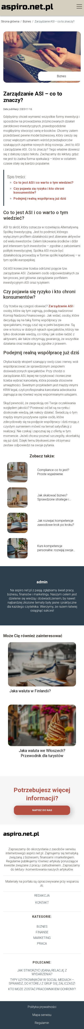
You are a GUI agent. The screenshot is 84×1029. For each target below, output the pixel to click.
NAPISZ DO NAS (42, 810)
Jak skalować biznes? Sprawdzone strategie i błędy (53, 497)
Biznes (27, 21)
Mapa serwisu (41, 1015)
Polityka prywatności (42, 1007)
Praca (42, 943)
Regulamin (42, 1023)
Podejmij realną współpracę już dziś (39, 198)
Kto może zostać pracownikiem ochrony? (42, 989)
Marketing (42, 938)
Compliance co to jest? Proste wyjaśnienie (53, 472)
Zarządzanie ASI (60, 306)
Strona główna (10, 21)
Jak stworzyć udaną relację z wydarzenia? (42, 972)
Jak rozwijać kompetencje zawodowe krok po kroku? (55, 523)
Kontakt (42, 902)
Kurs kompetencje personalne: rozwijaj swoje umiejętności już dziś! (55, 548)
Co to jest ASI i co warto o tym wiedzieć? (43, 182)
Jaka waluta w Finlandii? (30, 691)
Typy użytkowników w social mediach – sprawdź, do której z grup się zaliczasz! (42, 981)
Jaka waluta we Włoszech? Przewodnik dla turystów (42, 753)
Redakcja (42, 895)
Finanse (42, 932)
